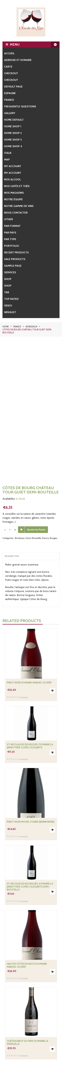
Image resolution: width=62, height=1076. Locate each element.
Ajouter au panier (36, 529)
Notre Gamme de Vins (19, 206)
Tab (6, 292)
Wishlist (10, 312)
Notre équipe (13, 199)
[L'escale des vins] (31, 22)
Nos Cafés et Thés (17, 186)
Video (8, 305)
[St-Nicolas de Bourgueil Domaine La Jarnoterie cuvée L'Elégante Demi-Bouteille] (31, 862)
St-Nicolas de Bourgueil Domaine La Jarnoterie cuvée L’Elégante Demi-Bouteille (30, 886)
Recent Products (16, 252)
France (9, 99)
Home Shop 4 (13, 146)
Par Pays (10, 232)
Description (12, 556)
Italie (8, 152)
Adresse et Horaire (18, 60)
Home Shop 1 (12, 126)
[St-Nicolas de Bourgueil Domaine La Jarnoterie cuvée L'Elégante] (31, 723)
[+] (14, 529)
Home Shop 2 (13, 133)
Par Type (10, 239)
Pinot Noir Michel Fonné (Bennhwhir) (31, 821)
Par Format (12, 225)
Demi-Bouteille (33, 538)
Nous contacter (16, 212)
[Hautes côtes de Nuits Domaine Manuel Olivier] (31, 935)
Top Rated (11, 298)
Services (10, 272)
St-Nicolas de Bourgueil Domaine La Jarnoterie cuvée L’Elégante (30, 746)
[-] (4, 529)
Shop (7, 279)
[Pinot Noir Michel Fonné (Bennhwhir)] (31, 793)
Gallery (9, 113)
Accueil (9, 53)
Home (5, 326)
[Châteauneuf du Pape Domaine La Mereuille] (31, 1012)
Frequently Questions (20, 106)
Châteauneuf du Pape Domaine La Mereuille (27, 1042)
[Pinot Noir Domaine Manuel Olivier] (31, 654)
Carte (8, 66)
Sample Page (12, 265)
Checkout (11, 73)
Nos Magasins (14, 192)
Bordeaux (31, 326)
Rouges (53, 538)
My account (12, 166)
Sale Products (14, 259)
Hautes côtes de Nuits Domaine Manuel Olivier (27, 965)
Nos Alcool (12, 179)
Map (7, 159)
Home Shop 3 (13, 139)
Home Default (14, 119)
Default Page (13, 86)
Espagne (10, 93)
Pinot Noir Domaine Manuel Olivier (29, 682)
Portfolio (11, 245)
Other (8, 219)
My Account (12, 172)
